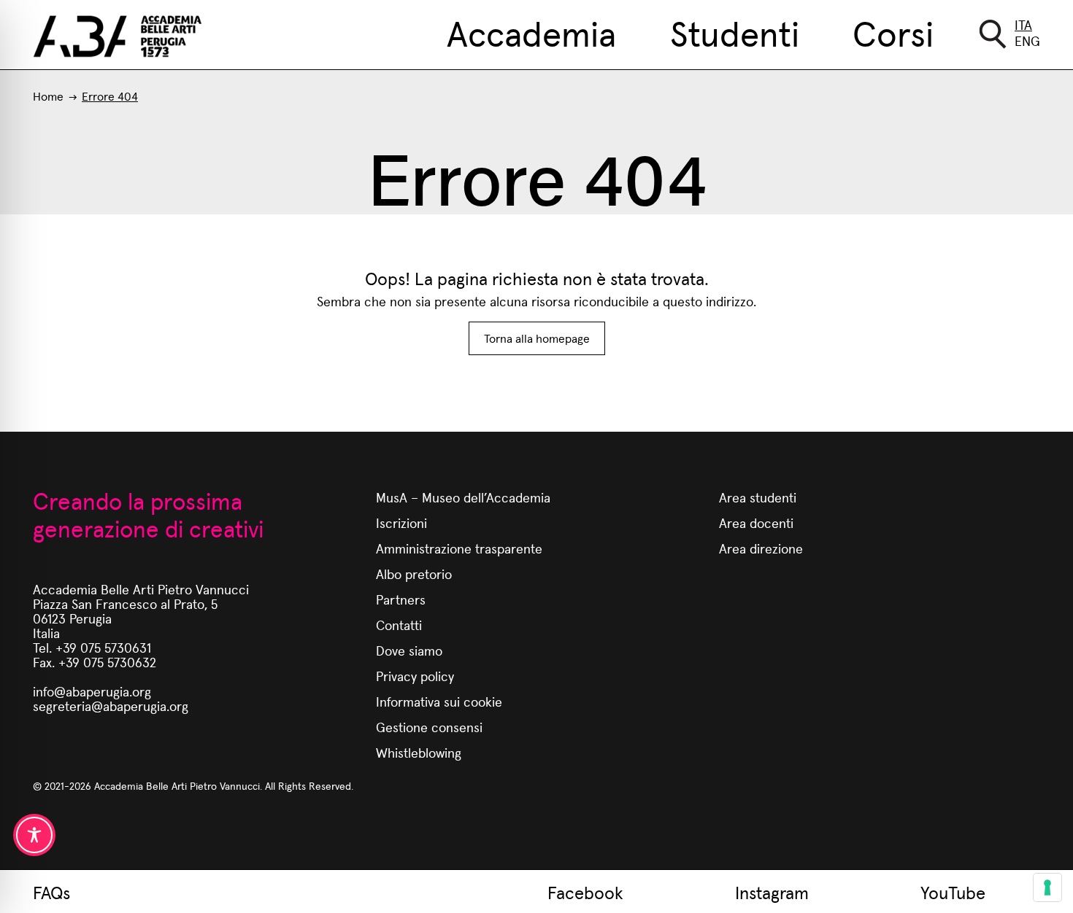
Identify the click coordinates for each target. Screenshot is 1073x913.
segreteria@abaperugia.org (110, 705)
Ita (1023, 24)
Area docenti (756, 522)
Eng (1027, 40)
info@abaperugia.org (92, 691)
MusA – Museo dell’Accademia (463, 497)
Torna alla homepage (537, 338)
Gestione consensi (429, 727)
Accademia (531, 32)
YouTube (952, 891)
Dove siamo (409, 650)
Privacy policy (415, 676)
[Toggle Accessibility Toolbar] (34, 835)
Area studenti (757, 497)
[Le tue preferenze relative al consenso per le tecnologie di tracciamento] (1047, 887)
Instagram (772, 891)
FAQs (51, 891)
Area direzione (761, 548)
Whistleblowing (418, 752)
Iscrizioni (401, 522)
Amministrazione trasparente (459, 548)
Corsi (893, 32)
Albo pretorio (414, 573)
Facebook (585, 891)
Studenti (734, 32)
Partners (401, 599)
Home (48, 96)
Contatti (399, 624)
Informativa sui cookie (439, 701)
